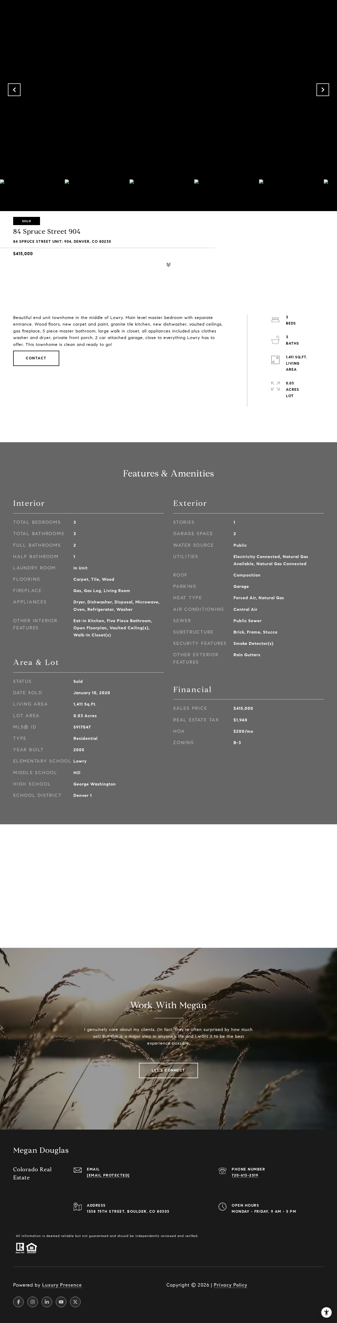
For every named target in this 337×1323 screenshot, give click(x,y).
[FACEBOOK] (18, 1302)
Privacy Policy (230, 1285)
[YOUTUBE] (61, 1302)
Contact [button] (36, 358)
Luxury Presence (62, 1285)
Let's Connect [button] (168, 1070)
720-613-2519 (245, 1175)
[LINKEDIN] (47, 1302)
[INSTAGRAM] (32, 1302)
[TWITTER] (75, 1302)
